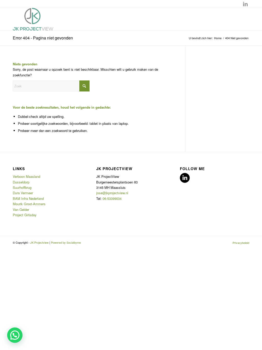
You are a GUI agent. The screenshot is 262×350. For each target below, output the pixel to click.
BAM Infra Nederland (28, 198)
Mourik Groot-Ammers (29, 203)
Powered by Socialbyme (66, 242)
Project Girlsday (25, 214)
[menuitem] (239, 242)
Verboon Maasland (26, 176)
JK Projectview (39, 242)
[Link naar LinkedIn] (245, 4)
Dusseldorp (21, 182)
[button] (15, 335)
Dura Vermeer (23, 192)
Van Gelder (21, 209)
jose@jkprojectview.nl (112, 192)
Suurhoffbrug (22, 187)
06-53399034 (112, 198)
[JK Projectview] (33, 19)
